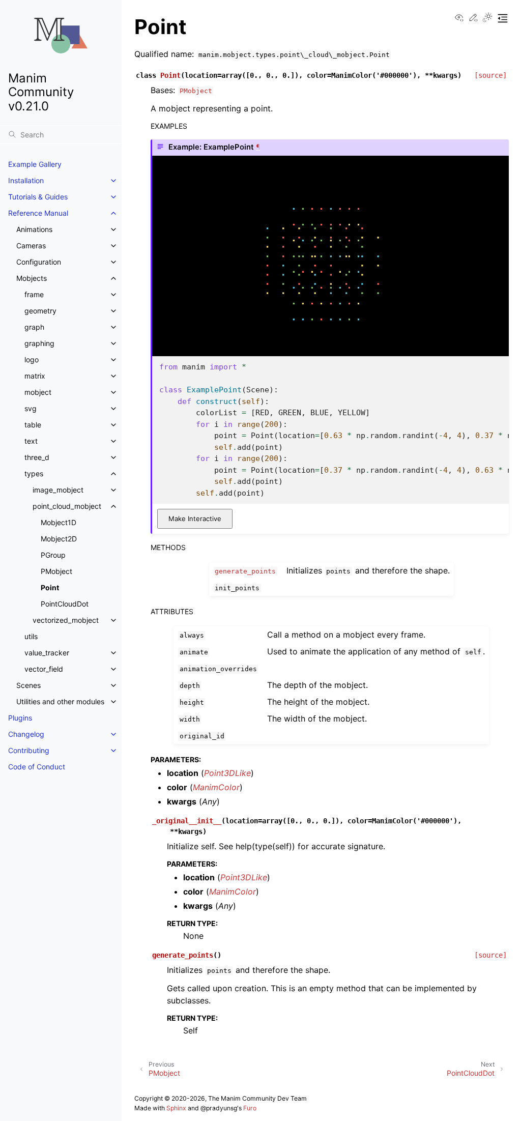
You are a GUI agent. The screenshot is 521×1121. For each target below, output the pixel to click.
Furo (249, 1108)
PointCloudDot (65, 603)
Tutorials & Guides (38, 196)
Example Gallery (35, 164)
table (32, 424)
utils (31, 636)
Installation (26, 180)
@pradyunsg (218, 1108)
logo (31, 359)
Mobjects (31, 278)
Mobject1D (58, 522)
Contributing (28, 750)
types (33, 473)
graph (34, 327)
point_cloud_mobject (67, 506)
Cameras (31, 245)
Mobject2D (59, 538)
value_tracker (46, 652)
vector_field (43, 669)
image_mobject (58, 489)
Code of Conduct (36, 766)
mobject (37, 392)
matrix (34, 375)
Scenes (28, 685)
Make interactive (194, 518)
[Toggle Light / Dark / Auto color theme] (487, 18)
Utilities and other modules (60, 701)
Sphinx (176, 1108)
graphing (39, 343)
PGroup (53, 555)
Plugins (20, 717)
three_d (36, 457)
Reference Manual (38, 213)
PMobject (56, 571)
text (31, 441)
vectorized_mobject (66, 620)
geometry (40, 310)
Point (50, 587)
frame (34, 294)
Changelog (26, 734)
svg (30, 408)
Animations (34, 229)
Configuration (38, 261)
